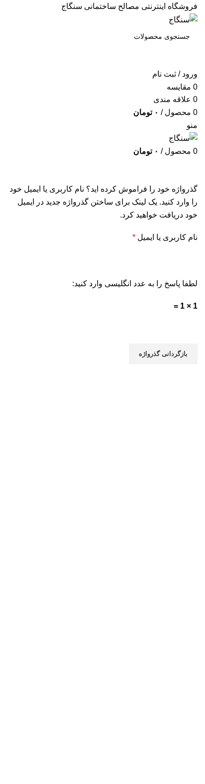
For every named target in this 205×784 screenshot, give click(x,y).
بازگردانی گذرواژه (163, 353)
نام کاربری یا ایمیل (154, 236)
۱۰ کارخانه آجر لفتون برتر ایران (88, 750)
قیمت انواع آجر (122, 731)
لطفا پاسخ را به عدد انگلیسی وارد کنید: (135, 283)
